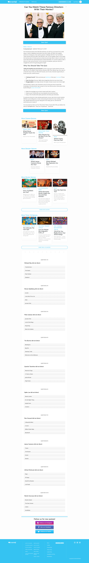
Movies (25, 46)
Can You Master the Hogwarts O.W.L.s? (44, 231)
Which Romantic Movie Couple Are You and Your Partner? (44, 194)
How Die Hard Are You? (60, 191)
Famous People (42, 131)
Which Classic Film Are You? (58, 139)
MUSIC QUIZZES (36, 545)
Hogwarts (47, 226)
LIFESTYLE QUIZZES (28, 543)
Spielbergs (48, 77)
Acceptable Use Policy (51, 554)
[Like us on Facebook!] (75, 543)
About (48, 542)
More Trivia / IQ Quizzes (29, 215)
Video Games (36, 551)
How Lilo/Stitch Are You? (28, 191)
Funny (55, 226)
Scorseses (58, 77)
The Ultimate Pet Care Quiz (28, 228)
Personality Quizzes (24, 1)
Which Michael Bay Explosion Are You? (52, 163)
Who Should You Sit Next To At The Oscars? (44, 136)
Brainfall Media (78, 558)
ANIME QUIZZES (36, 549)
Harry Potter (41, 226)
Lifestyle (25, 129)
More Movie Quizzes (44, 209)
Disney (24, 188)
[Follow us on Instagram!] (77, 543)
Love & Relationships (43, 188)
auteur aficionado (35, 87)
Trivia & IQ (33, 1)
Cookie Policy (49, 551)
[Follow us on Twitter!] (80, 543)
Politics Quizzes (28, 547)
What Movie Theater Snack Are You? (29, 132)
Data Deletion (49, 556)
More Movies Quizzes (28, 177)
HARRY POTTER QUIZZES (36, 554)
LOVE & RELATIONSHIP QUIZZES (29, 554)
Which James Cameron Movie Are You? (36, 163)
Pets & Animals (26, 226)
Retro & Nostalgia (58, 227)
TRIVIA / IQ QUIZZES (28, 549)
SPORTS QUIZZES (37, 547)
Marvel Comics (37, 556)
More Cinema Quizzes (28, 118)
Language (59, 226)
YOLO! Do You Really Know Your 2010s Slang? (59, 232)
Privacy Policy (49, 547)
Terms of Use (49, 549)
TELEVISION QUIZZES (29, 545)
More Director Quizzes (29, 149)
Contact (48, 545)
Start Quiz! (44, 42)
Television (41, 132)
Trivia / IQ (29, 46)
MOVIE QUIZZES (36, 543)
